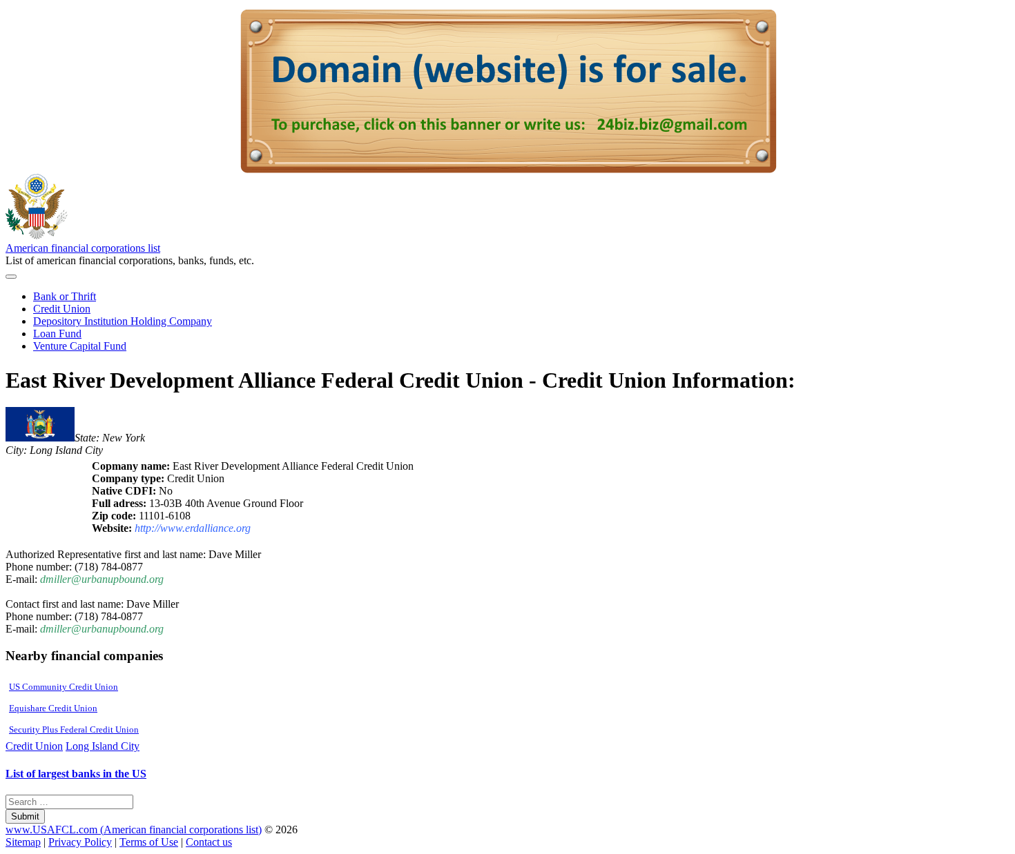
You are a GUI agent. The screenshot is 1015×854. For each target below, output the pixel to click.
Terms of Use (148, 842)
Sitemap (23, 842)
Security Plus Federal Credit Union (74, 729)
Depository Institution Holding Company (122, 321)
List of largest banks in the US (76, 773)
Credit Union (61, 309)
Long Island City (102, 746)
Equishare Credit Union (53, 708)
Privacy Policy (80, 842)
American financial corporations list (83, 248)
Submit (25, 816)
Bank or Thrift (64, 296)
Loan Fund (57, 333)
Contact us (209, 842)
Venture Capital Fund (79, 346)
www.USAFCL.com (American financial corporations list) (134, 829)
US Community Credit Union (63, 687)
